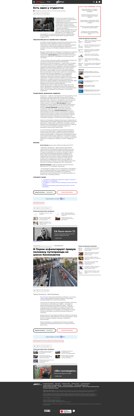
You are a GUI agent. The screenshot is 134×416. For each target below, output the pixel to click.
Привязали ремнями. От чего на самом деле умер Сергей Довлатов (91, 72)
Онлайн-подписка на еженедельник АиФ (52, 385)
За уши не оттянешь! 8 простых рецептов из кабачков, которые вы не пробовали (92, 258)
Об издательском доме (48, 383)
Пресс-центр (57, 383)
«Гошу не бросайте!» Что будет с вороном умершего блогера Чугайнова (89, 10)
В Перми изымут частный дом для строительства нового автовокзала (46, 361)
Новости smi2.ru (38, 241)
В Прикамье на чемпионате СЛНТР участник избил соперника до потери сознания (89, 21)
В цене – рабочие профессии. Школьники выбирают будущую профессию (68, 214)
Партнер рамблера (55, 410)
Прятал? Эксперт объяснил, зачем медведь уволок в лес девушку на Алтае (91, 272)
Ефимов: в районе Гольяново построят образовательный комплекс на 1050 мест (67, 356)
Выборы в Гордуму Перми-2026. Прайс (90, 386)
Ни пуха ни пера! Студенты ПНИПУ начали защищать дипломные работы (45, 218)
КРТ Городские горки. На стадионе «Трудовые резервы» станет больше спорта (45, 356)
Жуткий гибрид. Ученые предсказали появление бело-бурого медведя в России (92, 64)
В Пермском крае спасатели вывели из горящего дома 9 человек (89, 27)
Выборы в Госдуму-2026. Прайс (49, 386)
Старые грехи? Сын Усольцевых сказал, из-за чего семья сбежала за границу (92, 59)
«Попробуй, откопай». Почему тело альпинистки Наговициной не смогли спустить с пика (92, 267)
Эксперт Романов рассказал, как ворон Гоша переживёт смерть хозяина (89, 16)
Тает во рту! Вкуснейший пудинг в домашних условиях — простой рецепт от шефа (91, 253)
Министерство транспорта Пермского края (42, 287)
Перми (74, 297)
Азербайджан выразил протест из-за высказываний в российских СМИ (92, 90)
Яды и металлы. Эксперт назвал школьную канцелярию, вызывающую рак (91, 262)
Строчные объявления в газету (81, 385)
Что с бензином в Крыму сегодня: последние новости (91, 81)
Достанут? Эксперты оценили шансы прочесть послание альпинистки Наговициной (92, 46)
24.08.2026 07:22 (36, 245)
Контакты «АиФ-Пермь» (68, 385)
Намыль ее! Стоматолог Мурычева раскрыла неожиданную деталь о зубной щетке (91, 50)
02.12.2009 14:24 (36, 5)
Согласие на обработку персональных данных (51, 399)
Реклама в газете (75, 383)
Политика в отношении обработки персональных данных (53, 400)
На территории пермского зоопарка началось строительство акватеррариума (68, 352)
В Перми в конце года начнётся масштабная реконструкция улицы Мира (90, 33)
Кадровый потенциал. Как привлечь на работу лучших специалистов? (45, 223)
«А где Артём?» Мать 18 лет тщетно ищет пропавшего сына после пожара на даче (92, 249)
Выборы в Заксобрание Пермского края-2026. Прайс (69, 386)
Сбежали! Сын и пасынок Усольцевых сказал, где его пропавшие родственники (92, 41)
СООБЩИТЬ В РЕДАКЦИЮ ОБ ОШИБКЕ (50, 388)
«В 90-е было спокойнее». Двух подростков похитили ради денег (91, 55)
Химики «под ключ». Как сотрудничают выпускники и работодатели (67, 218)
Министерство (44, 297)
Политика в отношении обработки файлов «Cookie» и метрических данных (57, 401)
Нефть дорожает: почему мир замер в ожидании (92, 77)
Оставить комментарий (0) (67, 192)
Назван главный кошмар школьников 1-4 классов (89, 86)
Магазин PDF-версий (85, 383)
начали (42, 298)
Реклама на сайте (66, 383)
